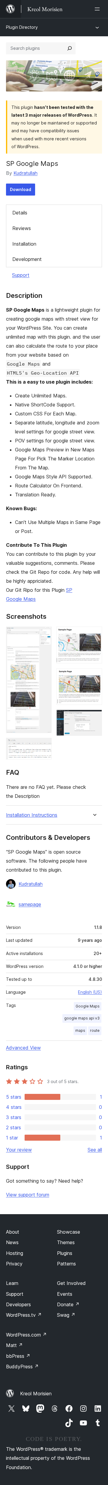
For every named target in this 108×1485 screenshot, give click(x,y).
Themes (66, 1242)
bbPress (18, 1356)
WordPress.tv (24, 1315)
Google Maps (88, 1006)
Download (20, 189)
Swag (66, 1315)
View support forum (27, 1195)
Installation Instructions (31, 815)
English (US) (90, 992)
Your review (19, 1150)
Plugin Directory (22, 27)
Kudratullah (26, 173)
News (12, 1242)
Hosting (14, 1253)
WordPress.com (26, 1335)
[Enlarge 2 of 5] (43, 746)
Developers (18, 1304)
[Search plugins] (70, 48)
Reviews (21, 228)
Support (20, 275)
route (95, 1030)
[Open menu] (98, 9)
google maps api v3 (82, 1018)
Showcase (68, 1232)
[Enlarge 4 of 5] (94, 676)
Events (64, 1294)
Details (19, 213)
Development (27, 259)
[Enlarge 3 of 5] (94, 635)
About (12, 1232)
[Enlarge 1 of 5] (43, 635)
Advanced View (23, 1048)
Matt (14, 1345)
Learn (12, 1283)
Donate (68, 1304)
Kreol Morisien (36, 1394)
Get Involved (71, 1283)
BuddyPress (22, 1367)
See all (95, 1150)
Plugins (64, 1253)
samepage (30, 904)
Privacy (14, 1264)
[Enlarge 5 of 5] (94, 718)
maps (80, 1030)
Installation (24, 244)
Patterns (66, 1264)
